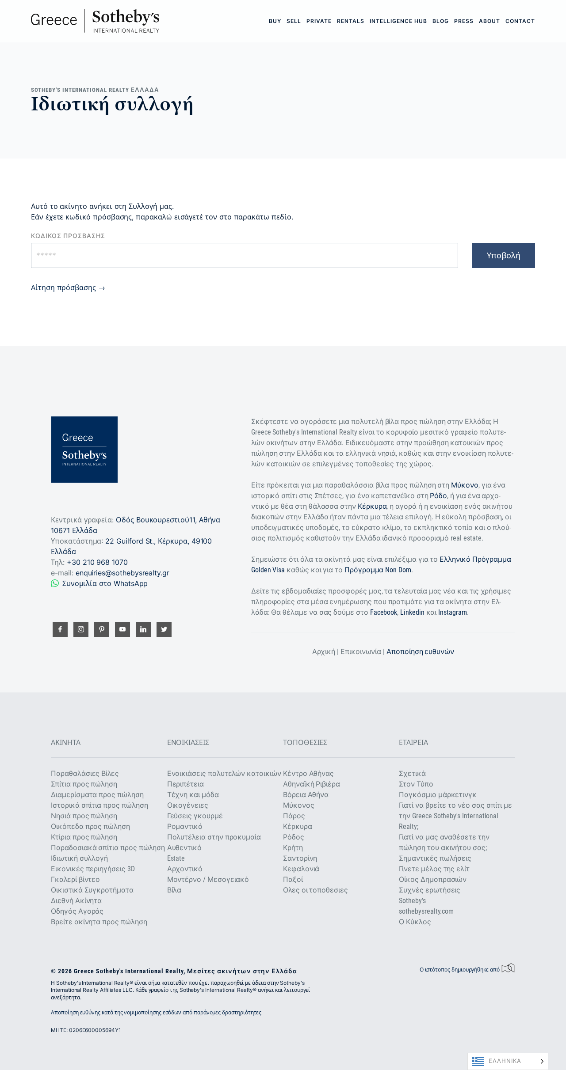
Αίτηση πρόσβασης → (68, 287)
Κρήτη (293, 847)
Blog (440, 21)
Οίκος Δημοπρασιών (433, 879)
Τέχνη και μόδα (193, 794)
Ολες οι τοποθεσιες (315, 890)
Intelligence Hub (398, 21)
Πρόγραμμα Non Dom (377, 570)
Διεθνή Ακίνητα (76, 900)
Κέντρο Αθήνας (308, 773)
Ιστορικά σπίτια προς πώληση (99, 805)
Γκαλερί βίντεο (75, 879)
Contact (520, 21)
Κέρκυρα (372, 506)
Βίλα (174, 890)
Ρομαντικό (185, 826)
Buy (275, 21)
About (489, 21)
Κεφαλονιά (301, 869)
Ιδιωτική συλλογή (79, 858)
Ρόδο (438, 496)
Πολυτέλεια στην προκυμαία (214, 837)
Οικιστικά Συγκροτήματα (92, 890)
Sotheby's (412, 900)
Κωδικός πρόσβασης (68, 236)
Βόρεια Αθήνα (306, 794)
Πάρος (294, 816)
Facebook (384, 612)
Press (464, 21)
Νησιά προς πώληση (84, 816)
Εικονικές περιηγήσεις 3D (92, 869)
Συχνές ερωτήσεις (429, 890)
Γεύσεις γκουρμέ (195, 816)
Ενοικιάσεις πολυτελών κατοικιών (224, 773)
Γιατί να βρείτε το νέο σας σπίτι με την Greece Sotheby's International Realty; (455, 816)
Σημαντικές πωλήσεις (435, 858)
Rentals (350, 21)
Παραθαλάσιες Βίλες (85, 773)
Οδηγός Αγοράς (77, 911)
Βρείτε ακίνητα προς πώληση (99, 922)
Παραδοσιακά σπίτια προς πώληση (108, 847)
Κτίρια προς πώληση (84, 837)
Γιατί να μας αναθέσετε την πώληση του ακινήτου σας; (444, 842)
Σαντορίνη (300, 858)
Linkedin (412, 612)
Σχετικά (412, 773)
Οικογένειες (187, 805)
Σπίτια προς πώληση (84, 784)
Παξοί (293, 879)
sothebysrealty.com (426, 911)
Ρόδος (293, 837)
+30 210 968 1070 (97, 562)
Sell (294, 21)
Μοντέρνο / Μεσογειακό (208, 879)
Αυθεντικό (184, 847)
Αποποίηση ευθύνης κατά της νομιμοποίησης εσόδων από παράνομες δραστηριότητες (156, 1012)
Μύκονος (298, 805)
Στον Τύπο (416, 784)
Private (319, 21)
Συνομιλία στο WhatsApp (105, 583)
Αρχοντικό (185, 869)
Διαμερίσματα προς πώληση (97, 794)
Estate (176, 858)
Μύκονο (464, 485)
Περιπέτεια (185, 784)
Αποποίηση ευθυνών (420, 651)
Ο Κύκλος (415, 922)
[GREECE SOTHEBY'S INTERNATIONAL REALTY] (95, 21)
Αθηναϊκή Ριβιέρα (311, 784)
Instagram (452, 612)
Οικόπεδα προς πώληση (90, 826)
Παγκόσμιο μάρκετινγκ (438, 794)
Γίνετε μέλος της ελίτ (434, 869)
